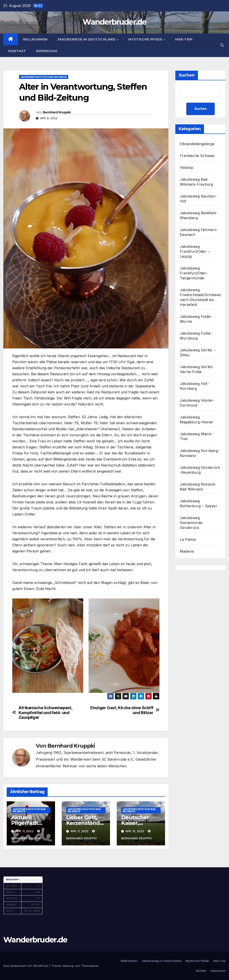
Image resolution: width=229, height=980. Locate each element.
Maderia (187, 551)
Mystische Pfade (145, 39)
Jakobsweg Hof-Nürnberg (194, 386)
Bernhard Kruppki (57, 112)
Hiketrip (186, 167)
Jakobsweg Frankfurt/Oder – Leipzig (194, 251)
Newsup (68, 965)
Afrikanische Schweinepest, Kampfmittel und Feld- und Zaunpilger (45, 712)
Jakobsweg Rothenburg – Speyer (198, 503)
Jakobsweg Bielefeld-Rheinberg (198, 215)
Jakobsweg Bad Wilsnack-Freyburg (196, 182)
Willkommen (35, 39)
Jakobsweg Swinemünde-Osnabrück (192, 522)
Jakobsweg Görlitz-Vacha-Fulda (197, 369)
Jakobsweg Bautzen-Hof (198, 198)
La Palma (188, 539)
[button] (222, 45)
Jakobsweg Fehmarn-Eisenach (199, 232)
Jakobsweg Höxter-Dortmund (197, 402)
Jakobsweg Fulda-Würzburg (196, 335)
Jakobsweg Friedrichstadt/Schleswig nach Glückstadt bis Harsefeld (201, 297)
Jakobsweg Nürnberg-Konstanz (200, 453)
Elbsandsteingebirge (197, 144)
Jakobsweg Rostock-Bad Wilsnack (43, 77)
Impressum (46, 51)
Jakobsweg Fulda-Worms (196, 319)
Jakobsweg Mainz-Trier (196, 436)
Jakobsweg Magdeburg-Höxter (196, 419)
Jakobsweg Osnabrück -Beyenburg (200, 470)
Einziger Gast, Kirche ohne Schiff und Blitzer (121, 710)
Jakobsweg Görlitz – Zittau (197, 352)
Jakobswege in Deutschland (87, 39)
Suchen (187, 75)
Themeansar (90, 965)
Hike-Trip (184, 39)
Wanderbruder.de (114, 22)
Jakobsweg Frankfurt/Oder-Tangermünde (194, 273)
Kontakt (17, 51)
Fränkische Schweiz (197, 155)
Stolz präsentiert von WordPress (26, 965)
